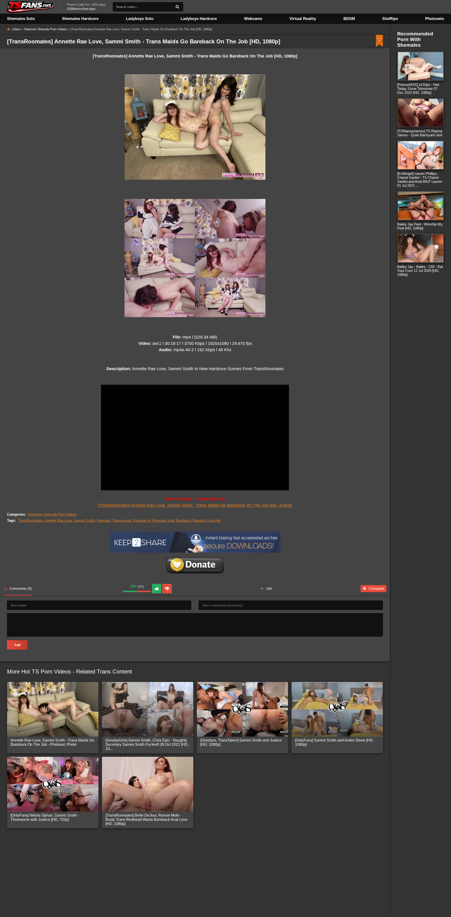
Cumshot (213, 520)
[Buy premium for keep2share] (194, 551)
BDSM (349, 18)
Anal (170, 520)
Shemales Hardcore (80, 18)
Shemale (103, 520)
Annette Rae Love (58, 520)
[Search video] (177, 6)
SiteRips (390, 18)
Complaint (376, 588)
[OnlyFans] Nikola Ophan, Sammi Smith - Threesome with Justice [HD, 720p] (45, 817)
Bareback (183, 520)
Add (17, 645)
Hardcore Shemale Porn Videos (45, 29)
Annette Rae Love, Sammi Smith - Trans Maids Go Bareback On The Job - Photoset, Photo (52, 742)
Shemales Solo (21, 18)
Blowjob (199, 520)
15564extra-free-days (81, 9)
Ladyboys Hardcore (199, 18)
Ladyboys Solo (139, 18)
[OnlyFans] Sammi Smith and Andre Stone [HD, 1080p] (334, 742)
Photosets (434, 18)
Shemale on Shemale (149, 520)
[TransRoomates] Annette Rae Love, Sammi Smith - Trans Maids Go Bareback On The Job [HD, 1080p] (195, 505)
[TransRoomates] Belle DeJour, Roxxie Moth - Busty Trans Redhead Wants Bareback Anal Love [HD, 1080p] (146, 819)
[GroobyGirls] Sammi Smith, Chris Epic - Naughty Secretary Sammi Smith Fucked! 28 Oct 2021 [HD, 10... (147, 744)
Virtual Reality (302, 18)
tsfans (16, 29)
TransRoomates (30, 520)
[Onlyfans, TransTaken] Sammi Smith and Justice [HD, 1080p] (241, 742)
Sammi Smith (84, 520)
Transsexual (121, 520)
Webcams (253, 18)
